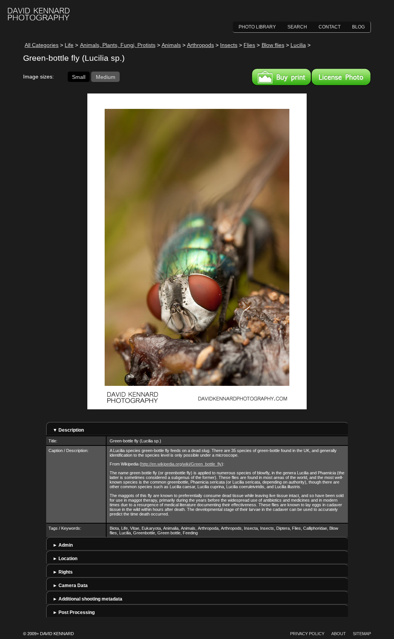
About (338, 633)
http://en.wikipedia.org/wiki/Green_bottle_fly (181, 464)
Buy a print (281, 77)
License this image (341, 77)
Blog (358, 27)
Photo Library (257, 27)
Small (78, 76)
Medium (105, 76)
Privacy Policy (307, 633)
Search (297, 27)
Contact (330, 27)
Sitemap (362, 633)
